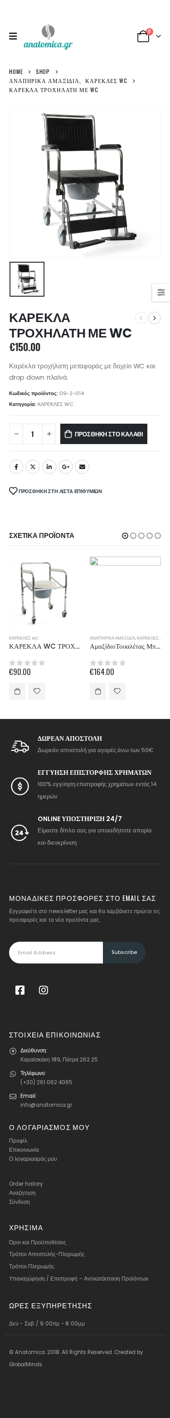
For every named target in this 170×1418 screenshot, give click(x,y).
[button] (125, 535)
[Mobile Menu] (16, 36)
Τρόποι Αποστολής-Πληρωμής (47, 1254)
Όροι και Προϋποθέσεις (37, 1242)
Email (82, 467)
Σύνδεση (19, 1202)
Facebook (16, 467)
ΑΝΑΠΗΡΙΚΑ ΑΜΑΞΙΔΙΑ (112, 638)
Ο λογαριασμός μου (33, 1159)
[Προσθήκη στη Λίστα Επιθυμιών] (36, 691)
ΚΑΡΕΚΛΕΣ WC (55, 404)
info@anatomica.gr (46, 1105)
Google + (65, 467)
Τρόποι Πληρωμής (31, 1266)
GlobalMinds (25, 1364)
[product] (45, 592)
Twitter (32, 467)
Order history (26, 1184)
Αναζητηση (22, 1193)
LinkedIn (49, 467)
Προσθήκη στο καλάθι (109, 433)
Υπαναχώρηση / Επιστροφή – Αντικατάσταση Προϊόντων (78, 1278)
